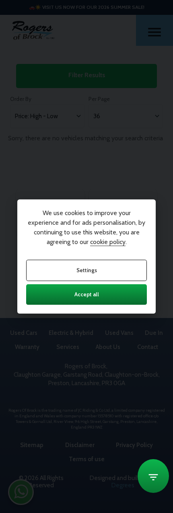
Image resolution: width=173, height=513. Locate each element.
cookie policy (108, 242)
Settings (86, 270)
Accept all (86, 294)
